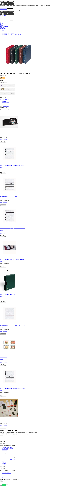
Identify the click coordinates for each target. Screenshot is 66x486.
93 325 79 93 (22, 10)
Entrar (1, 139)
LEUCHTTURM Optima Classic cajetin (7, 294)
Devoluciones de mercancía (6, 473)
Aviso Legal (4, 462)
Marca (1, 106)
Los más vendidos (5, 449)
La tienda (4, 464)
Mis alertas (4, 476)
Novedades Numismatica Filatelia (7, 448)
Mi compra (2, 19)
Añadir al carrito (4, 82)
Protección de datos (5, 458)
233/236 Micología (3, 357)
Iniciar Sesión (5, 9)
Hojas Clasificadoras (6, 106)
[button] (33, 15)
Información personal (5, 472)
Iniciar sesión (2, 99)
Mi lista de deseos (5, 477)
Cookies (3, 461)
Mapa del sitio (4, 450)
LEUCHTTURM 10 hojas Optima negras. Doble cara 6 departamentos (12, 196)
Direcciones (4, 475)
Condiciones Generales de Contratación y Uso (10, 459)
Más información (3, 8)
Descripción (4, 101)
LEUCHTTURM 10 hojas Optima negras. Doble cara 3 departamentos (12, 325)
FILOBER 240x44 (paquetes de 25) (6, 419)
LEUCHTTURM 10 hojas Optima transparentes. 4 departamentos (12, 165)
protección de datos (9, 439)
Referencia (2, 107)
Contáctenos (4, 463)
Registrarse (7, 99)
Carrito (1, 9)
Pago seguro (4, 460)
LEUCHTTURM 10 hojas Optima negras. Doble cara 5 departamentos (12, 228)
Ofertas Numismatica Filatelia (7, 447)
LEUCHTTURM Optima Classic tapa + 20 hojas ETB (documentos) (12, 259)
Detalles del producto (5, 102)
